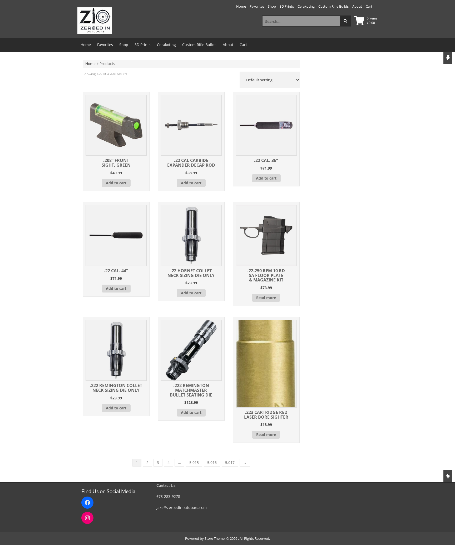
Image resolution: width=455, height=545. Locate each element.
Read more (266, 297)
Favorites (257, 6)
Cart (369, 6)
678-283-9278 (168, 496)
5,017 (230, 462)
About (357, 6)
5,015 (194, 462)
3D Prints (287, 6)
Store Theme (215, 538)
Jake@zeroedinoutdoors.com (181, 507)
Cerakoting (306, 6)
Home (241, 6)
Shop (272, 6)
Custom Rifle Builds (333, 6)
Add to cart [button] (116, 182)
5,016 (212, 462)
